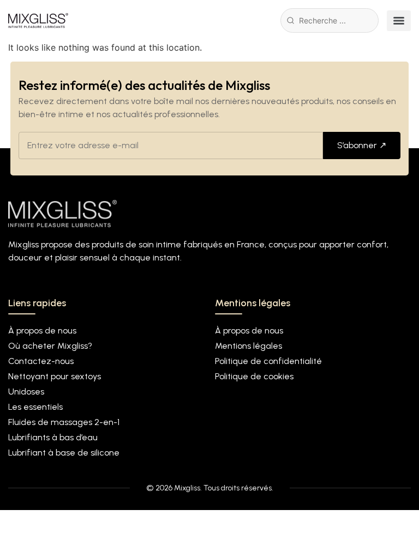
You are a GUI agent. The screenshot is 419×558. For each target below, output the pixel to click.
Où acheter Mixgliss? (50, 346)
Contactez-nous (41, 361)
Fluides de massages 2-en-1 (63, 422)
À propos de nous (42, 330)
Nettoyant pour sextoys (54, 376)
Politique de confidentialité (268, 361)
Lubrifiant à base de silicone (63, 452)
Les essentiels (35, 407)
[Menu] (399, 20)
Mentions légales (248, 346)
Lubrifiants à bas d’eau (53, 437)
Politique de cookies (254, 376)
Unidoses (26, 391)
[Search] (290, 20)
